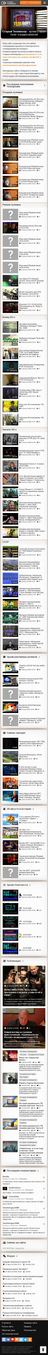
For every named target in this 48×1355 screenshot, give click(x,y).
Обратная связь (8, 1330)
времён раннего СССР (32, 54)
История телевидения (28, 1051)
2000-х (38, 57)
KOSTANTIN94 (8, 1248)
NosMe (6, 1177)
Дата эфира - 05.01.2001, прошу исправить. (18, 1193)
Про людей (24, 1077)
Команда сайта (30, 1323)
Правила (27, 1327)
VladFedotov (15, 1188)
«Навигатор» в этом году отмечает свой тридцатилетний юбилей (31, 1150)
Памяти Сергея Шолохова (31, 1083)
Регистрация (34, 3)
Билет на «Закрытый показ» (29, 1059)
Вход (23, 3)
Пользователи (30, 1330)
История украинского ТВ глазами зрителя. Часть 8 (31, 1127)
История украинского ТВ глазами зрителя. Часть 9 (31, 1104)
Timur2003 (14, 1197)
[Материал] (23, 1179)
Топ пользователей (10, 1334)
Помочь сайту (7, 1327)
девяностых (27, 57)
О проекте (6, 1323)
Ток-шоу (23, 1054)
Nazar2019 (20, 1248)
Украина (23, 1100)
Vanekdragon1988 (11, 1208)
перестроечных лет (12, 57)
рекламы (32, 65)
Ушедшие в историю (36, 1054)
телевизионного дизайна (14, 65)
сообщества (8, 73)
